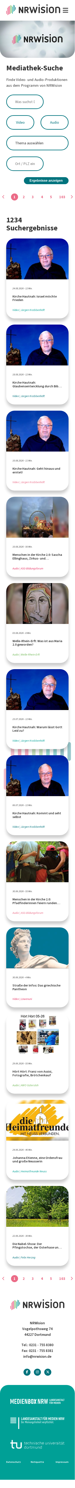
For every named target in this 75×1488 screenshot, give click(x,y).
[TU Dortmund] (37, 1444)
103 (62, 196)
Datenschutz (13, 1462)
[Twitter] (47, 1372)
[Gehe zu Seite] (71, 196)
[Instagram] (37, 1372)
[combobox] (37, 102)
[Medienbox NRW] (37, 1401)
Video (20, 122)
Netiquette (37, 1462)
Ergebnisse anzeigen (46, 180)
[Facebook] (27, 1372)
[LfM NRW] (37, 1423)
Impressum (62, 1462)
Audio (54, 122)
